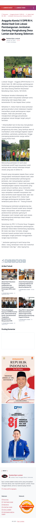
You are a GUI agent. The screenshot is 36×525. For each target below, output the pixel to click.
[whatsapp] (13, 261)
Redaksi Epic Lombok (16, 475)
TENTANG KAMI (8, 502)
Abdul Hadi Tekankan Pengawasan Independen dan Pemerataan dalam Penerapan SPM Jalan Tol (8, 286)
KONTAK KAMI (7, 507)
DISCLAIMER (7, 510)
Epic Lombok (20, 521)
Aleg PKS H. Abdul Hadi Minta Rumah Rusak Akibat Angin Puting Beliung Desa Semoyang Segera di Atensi (26, 313)
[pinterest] (20, 261)
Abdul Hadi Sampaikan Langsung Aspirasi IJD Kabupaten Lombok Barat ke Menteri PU (26, 284)
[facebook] (6, 261)
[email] (24, 261)
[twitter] (9, 261)
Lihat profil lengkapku (10, 489)
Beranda (5, 500)
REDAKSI (6, 505)
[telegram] (17, 261)
